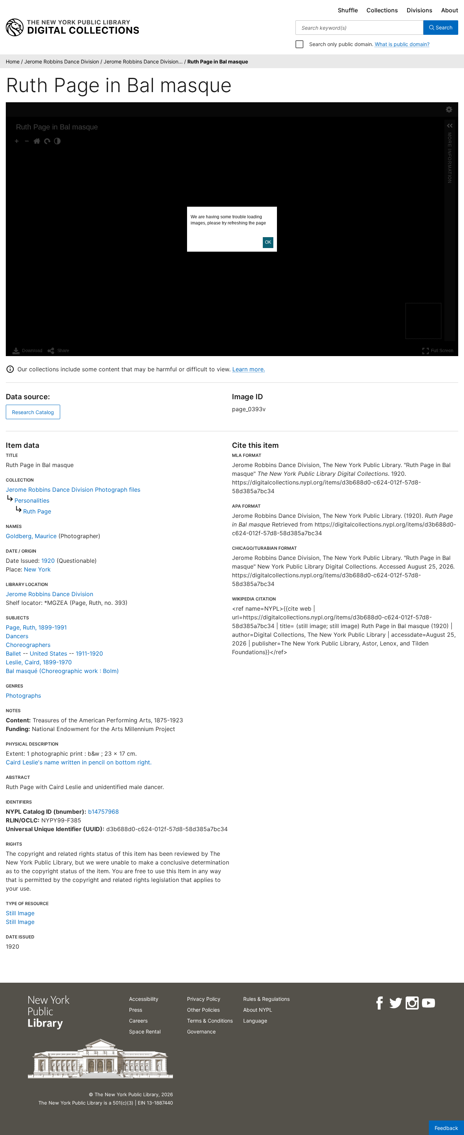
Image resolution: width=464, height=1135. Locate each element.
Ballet (13, 653)
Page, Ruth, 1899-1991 (36, 627)
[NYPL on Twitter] (395, 1003)
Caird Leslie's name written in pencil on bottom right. (79, 762)
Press (135, 1010)
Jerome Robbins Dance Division (49, 594)
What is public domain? (402, 44)
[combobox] (359, 27)
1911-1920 (89, 653)
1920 (48, 560)
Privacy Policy (203, 999)
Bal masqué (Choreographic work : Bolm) (62, 670)
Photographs (23, 695)
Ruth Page (37, 511)
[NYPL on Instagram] (412, 1003)
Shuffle (348, 10)
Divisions (419, 10)
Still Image (20, 913)
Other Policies (203, 1010)
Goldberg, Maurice (31, 536)
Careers (138, 1021)
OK (268, 242)
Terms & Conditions (210, 1021)
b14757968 (103, 811)
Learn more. (248, 369)
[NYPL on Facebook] (379, 1003)
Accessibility (143, 999)
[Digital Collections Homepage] (72, 27)
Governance (201, 1031)
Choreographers (28, 644)
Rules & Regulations (266, 999)
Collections (382, 10)
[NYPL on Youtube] (428, 1003)
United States (48, 653)
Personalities (31, 500)
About (449, 10)
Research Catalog (33, 412)
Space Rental (145, 1031)
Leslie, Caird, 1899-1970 (39, 662)
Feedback (446, 1128)
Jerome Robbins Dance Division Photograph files (73, 489)
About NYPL (257, 1010)
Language (255, 1021)
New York (37, 569)
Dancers (17, 636)
